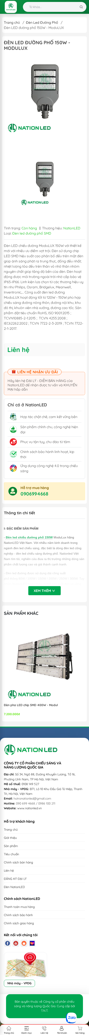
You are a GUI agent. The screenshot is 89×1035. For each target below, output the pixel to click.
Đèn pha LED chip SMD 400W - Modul (31, 705)
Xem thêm (43, 590)
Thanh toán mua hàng (19, 907)
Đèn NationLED (14, 887)
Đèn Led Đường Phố (42, 22)
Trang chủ (12, 22)
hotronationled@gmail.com (32, 798)
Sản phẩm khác (21, 613)
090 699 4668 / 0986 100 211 (35, 803)
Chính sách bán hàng (18, 862)
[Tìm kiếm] (81, 7)
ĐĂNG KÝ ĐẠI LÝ (15, 879)
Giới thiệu (10, 838)
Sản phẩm (11, 846)
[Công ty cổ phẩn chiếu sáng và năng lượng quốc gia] (11, 7)
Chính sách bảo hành (18, 915)
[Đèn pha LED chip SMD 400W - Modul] (44, 661)
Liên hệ (9, 870)
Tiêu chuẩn (11, 854)
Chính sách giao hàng (19, 923)
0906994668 (34, 494)
